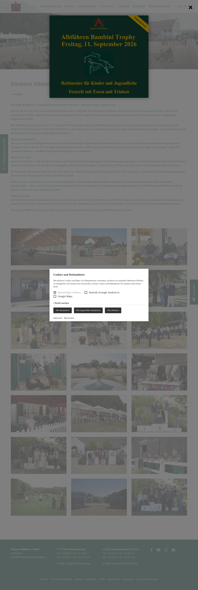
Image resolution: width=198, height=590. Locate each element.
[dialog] (99, 295)
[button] (85, 292)
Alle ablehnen (113, 310)
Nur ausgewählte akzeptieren (88, 310)
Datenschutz (69, 318)
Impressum (57, 318)
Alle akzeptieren (62, 310)
